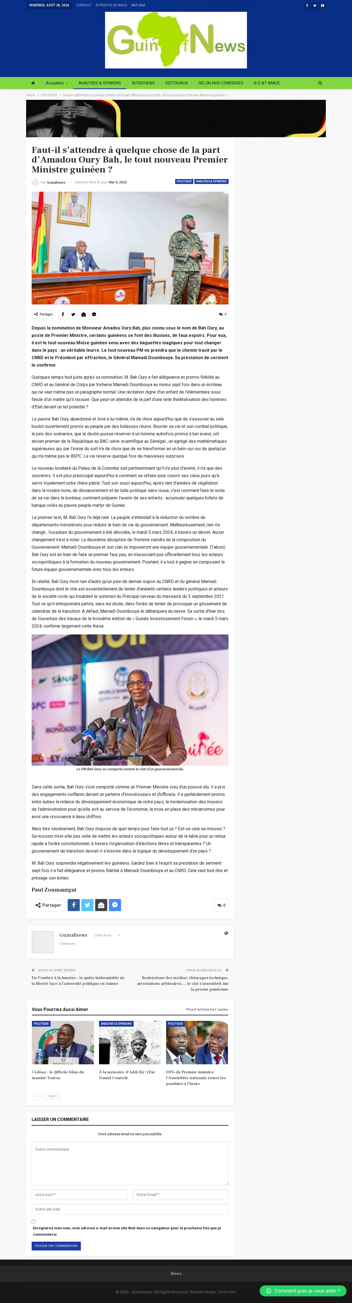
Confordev (227, 1292)
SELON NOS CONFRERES (221, 83)
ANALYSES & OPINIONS (99, 83)
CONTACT (83, 5)
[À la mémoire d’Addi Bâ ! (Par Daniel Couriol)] (130, 1042)
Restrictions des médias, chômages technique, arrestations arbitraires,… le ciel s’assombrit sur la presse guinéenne (183, 983)
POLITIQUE (184, 181)
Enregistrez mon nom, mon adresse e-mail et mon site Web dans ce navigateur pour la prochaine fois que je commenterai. (127, 1231)
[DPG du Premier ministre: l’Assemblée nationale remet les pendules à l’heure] (197, 1042)
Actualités (55, 83)
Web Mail (138, 5)
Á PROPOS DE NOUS (111, 5)
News (176, 1273)
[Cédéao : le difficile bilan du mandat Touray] (63, 1042)
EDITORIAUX (177, 83)
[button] (303, 1290)
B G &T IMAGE (267, 83)
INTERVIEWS (143, 83)
